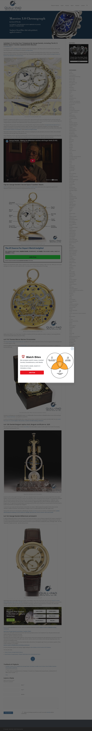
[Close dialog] (72, 348)
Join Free (32, 372)
